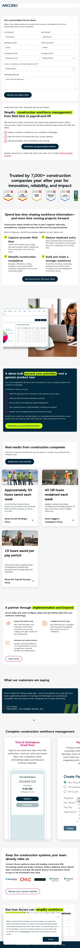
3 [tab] (42, 721)
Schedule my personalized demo (40, 146)
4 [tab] (46, 721)
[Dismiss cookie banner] (58, 917)
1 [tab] (33, 720)
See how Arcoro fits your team (40, 279)
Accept (50, 939)
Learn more (13, 659)
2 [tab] (38, 721)
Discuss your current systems (22, 891)
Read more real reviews (19, 461)
